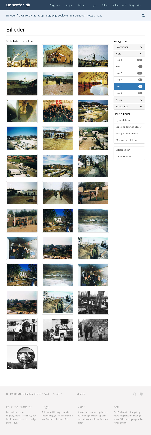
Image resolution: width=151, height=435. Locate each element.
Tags (45, 407)
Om (139, 5)
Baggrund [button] (55, 5)
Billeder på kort (123, 149)
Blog (131, 5)
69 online (81, 394)
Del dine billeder (123, 156)
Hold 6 (129, 86)
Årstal (119, 100)
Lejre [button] (94, 5)
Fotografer (122, 106)
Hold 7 (129, 93)
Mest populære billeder (127, 133)
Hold (118, 53)
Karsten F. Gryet (41, 394)
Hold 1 (129, 59)
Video (116, 5)
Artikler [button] (82, 5)
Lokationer (122, 47)
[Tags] (141, 394)
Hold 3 (129, 73)
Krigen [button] (69, 5)
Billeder (105, 5)
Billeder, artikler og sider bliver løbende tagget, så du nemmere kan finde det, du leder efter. (57, 416)
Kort (124, 5)
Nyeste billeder (123, 120)
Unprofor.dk (18, 5)
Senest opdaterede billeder (128, 126)
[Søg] (143, 16)
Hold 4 (129, 79)
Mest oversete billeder (126, 140)
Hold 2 (129, 66)
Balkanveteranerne (19, 407)
